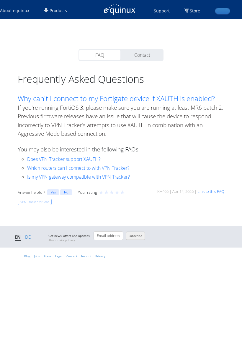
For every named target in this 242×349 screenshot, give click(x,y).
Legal (59, 256)
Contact (142, 55)
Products (57, 10)
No (66, 192)
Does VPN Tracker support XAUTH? (64, 159)
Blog (27, 256)
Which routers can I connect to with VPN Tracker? (78, 168)
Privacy (100, 256)
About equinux (14, 10)
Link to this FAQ (210, 191)
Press (47, 256)
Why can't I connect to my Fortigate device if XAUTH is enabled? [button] (116, 98)
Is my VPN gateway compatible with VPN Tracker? (78, 177)
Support (162, 11)
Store (195, 11)
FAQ (99, 55)
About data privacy (61, 240)
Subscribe (135, 236)
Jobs (37, 256)
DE (28, 237)
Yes (53, 192)
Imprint (86, 256)
